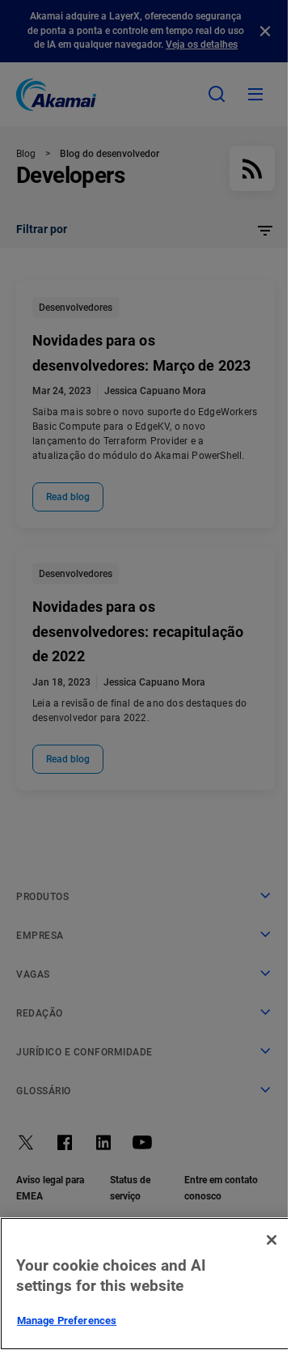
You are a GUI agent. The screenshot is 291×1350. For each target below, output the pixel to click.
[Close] (271, 1240)
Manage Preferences (66, 1320)
